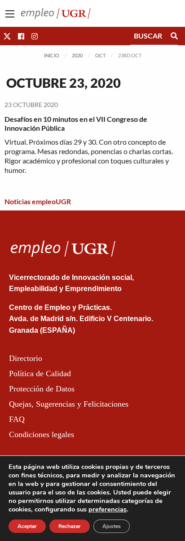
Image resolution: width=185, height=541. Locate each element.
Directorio (25, 358)
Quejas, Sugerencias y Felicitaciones (68, 403)
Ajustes (111, 526)
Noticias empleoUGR (37, 201)
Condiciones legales (41, 434)
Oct (100, 55)
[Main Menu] (9, 13)
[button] (7, 36)
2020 (77, 55)
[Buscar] (174, 36)
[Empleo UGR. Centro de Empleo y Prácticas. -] (56, 12)
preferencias (107, 509)
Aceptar (27, 526)
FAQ (17, 419)
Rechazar (69, 526)
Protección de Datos (42, 388)
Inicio (51, 55)
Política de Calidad (40, 373)
